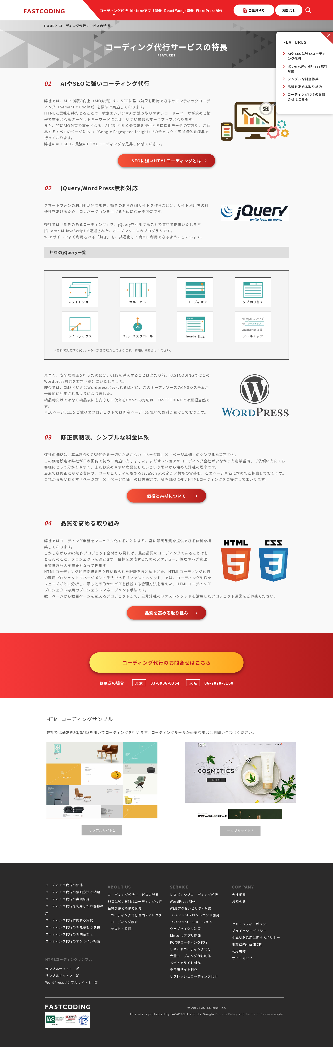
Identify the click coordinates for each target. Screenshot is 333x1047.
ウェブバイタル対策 (185, 928)
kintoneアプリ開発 (146, 10)
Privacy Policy (226, 1014)
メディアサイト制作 (185, 962)
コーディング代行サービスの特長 (133, 894)
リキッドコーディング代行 (190, 949)
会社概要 (239, 894)
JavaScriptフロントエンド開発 (195, 915)
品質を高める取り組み (305, 86)
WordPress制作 (209, 10)
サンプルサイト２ (59, 975)
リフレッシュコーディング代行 (194, 976)
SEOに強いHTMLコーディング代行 (135, 901)
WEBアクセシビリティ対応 (191, 908)
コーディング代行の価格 (64, 885)
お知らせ (239, 901)
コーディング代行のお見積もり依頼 (72, 927)
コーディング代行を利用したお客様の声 (74, 909)
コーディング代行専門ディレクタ (136, 915)
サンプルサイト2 (240, 830)
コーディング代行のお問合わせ (69, 934)
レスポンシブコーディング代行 (194, 894)
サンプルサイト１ (59, 968)
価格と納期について (166, 496)
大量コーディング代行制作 (190, 956)
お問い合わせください (232, 732)
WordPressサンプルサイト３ (68, 982)
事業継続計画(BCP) (247, 944)
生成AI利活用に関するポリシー (256, 937)
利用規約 (239, 951)
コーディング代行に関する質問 (69, 920)
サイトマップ (242, 958)
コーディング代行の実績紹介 (67, 899)
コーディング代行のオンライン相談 (72, 941)
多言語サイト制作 (184, 969)
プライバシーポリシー (249, 930)
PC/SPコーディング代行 (189, 942)
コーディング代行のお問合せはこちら (306, 97)
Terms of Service (259, 1014)
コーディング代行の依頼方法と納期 (72, 892)
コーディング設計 (124, 922)
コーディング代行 (114, 10)
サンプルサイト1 (102, 830)
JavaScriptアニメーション (191, 922)
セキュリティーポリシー (251, 924)
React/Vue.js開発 (178, 10)
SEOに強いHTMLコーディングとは (166, 161)
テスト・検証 (121, 928)
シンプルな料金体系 (303, 79)
